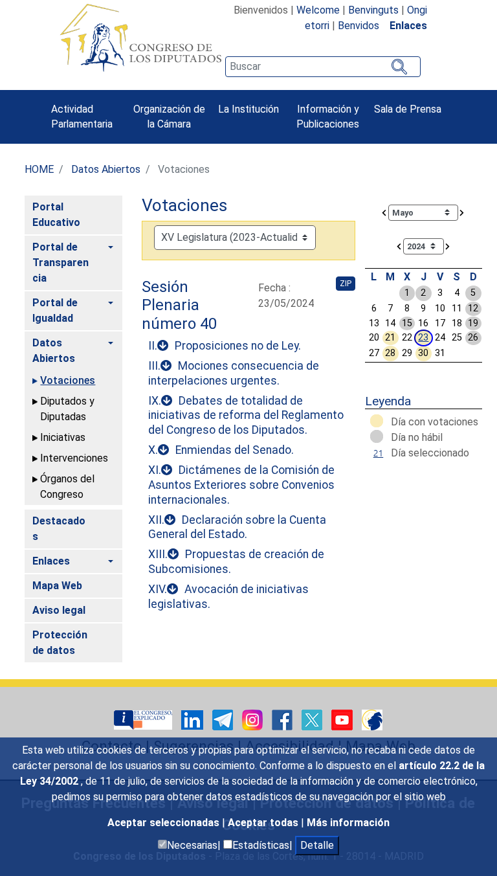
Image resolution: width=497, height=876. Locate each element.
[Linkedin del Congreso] (193, 719)
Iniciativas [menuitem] (62, 437)
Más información (348, 822)
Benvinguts (373, 10)
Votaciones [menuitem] (67, 380)
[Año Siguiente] (448, 245)
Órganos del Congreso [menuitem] (67, 486)
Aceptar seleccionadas (164, 822)
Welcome (318, 10)
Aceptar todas (264, 822)
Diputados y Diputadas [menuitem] (67, 409)
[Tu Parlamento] (144, 719)
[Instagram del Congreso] (254, 719)
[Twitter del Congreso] (313, 719)
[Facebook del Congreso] (283, 719)
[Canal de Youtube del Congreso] (343, 719)
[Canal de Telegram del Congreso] (224, 719)
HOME (39, 169)
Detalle (317, 845)
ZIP (345, 283)
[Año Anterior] (399, 245)
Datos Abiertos (105, 169)
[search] (323, 66)
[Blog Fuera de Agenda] (372, 719)
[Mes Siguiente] (462, 212)
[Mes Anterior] (384, 212)
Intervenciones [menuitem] (74, 458)
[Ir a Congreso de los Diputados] (140, 37)
